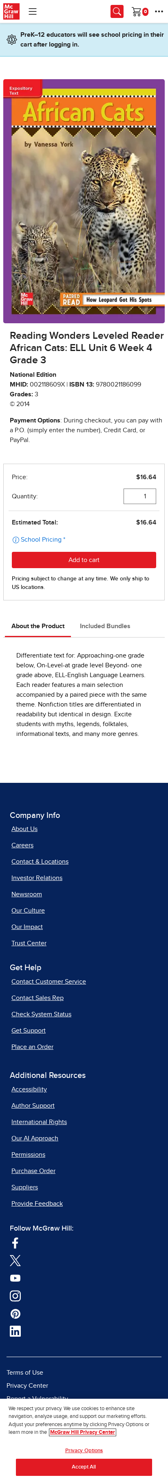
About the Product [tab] (37, 626)
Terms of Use (25, 1372)
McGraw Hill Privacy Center (82, 1432)
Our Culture (28, 910)
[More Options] (159, 11)
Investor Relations (36, 878)
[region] (84, 1440)
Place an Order (32, 1047)
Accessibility (29, 1089)
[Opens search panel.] (117, 11)
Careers (22, 845)
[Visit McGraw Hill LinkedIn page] (15, 1331)
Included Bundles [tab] (105, 626)
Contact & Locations (40, 861)
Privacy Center (27, 1385)
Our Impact (27, 927)
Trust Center (28, 943)
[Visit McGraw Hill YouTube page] (15, 1277)
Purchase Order (33, 1171)
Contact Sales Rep (37, 998)
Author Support (33, 1105)
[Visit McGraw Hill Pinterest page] (15, 1313)
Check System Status (41, 1014)
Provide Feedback (37, 1203)
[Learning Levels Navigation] (32, 11)
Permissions (28, 1154)
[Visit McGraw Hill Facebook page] (15, 1242)
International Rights (39, 1122)
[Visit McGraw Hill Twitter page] (15, 1260)
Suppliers (24, 1187)
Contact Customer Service (48, 981)
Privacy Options (84, 1450)
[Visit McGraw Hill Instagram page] (15, 1295)
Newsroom (26, 894)
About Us (24, 829)
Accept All (84, 1467)
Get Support (28, 1030)
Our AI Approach (34, 1138)
